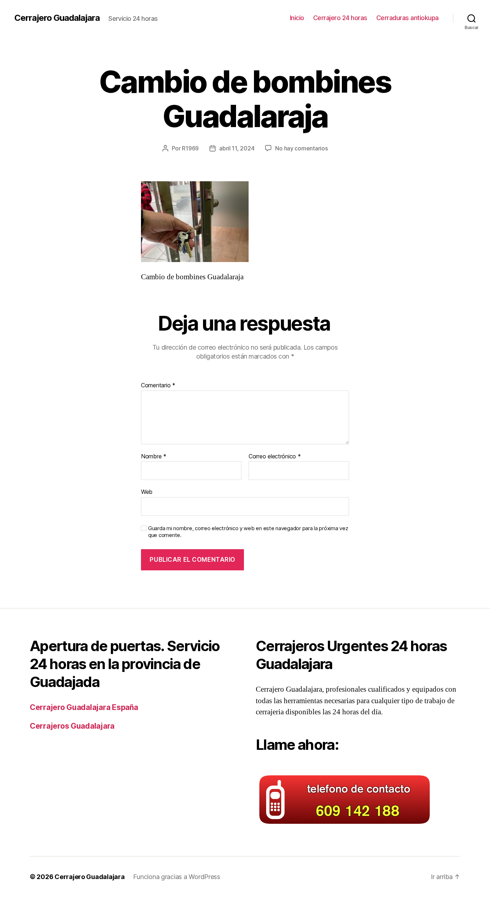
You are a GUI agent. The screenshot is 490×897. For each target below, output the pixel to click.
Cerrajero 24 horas (340, 18)
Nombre (153, 456)
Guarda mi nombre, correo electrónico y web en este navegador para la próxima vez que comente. (248, 531)
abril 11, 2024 (236, 148)
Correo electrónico (275, 456)
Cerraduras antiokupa (407, 18)
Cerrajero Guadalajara (57, 18)
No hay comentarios (301, 148)
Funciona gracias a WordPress (176, 876)
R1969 (190, 148)
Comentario (158, 385)
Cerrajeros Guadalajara (72, 725)
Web (146, 491)
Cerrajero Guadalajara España (84, 707)
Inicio (297, 18)
